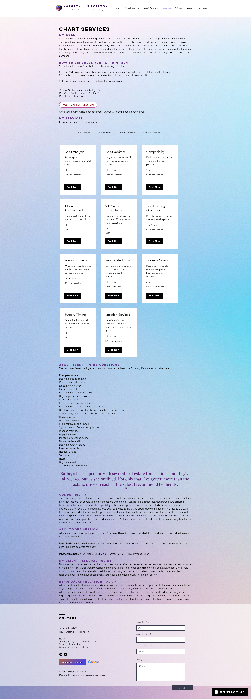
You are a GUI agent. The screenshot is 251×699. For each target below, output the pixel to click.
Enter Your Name (143, 622)
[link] (84, 132)
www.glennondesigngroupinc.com (89, 675)
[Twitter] (65, 654)
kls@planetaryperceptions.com (74, 631)
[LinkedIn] (60, 654)
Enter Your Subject (144, 646)
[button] (72, 187)
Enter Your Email (143, 634)
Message (139, 660)
